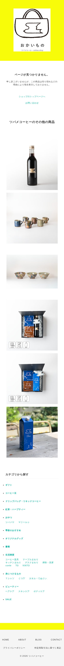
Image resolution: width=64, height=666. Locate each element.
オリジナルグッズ (14, 538)
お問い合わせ (32, 103)
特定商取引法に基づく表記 (47, 648)
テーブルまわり (30, 559)
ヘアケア (9, 591)
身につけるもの (13, 574)
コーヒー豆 (11, 493)
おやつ (8, 517)
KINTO (26, 565)
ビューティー (12, 586)
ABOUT (22, 640)
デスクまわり (31, 562)
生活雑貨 (9, 555)
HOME (5, 640)
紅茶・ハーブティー (15, 509)
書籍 (7, 546)
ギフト (8, 485)
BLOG (38, 640)
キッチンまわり (13, 562)
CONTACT (56, 640)
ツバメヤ (9, 522)
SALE (8, 599)
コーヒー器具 (12, 559)
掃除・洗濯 (48, 562)
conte (8, 565)
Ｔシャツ (9, 578)
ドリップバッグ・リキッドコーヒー (23, 501)
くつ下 (21, 578)
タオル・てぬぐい (38, 578)
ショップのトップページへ (32, 96)
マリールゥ (24, 522)
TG (17, 565)
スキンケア (24, 591)
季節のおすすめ (13, 530)
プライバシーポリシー (14, 648)
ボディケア (39, 591)
